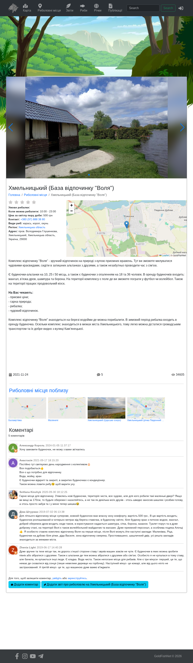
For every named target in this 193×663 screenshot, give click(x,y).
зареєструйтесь (77, 578)
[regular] (22, 202)
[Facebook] (16, 656)
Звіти (69, 10)
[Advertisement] (96, 44)
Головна (14, 194)
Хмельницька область (31, 227)
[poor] (16, 202)
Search (168, 8)
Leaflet (165, 255)
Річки (97, 10)
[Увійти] (181, 8)
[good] (28, 202)
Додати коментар (25, 584)
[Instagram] (24, 656)
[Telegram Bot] (40, 656)
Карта (27, 10)
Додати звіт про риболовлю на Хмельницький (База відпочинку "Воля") (96, 584)
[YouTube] (32, 656)
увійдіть (57, 578)
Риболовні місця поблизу (38, 390)
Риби (83, 10)
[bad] (10, 202)
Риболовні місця (49, 10)
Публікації (115, 10)
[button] (126, 225)
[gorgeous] (34, 202)
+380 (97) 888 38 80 (33, 219)
